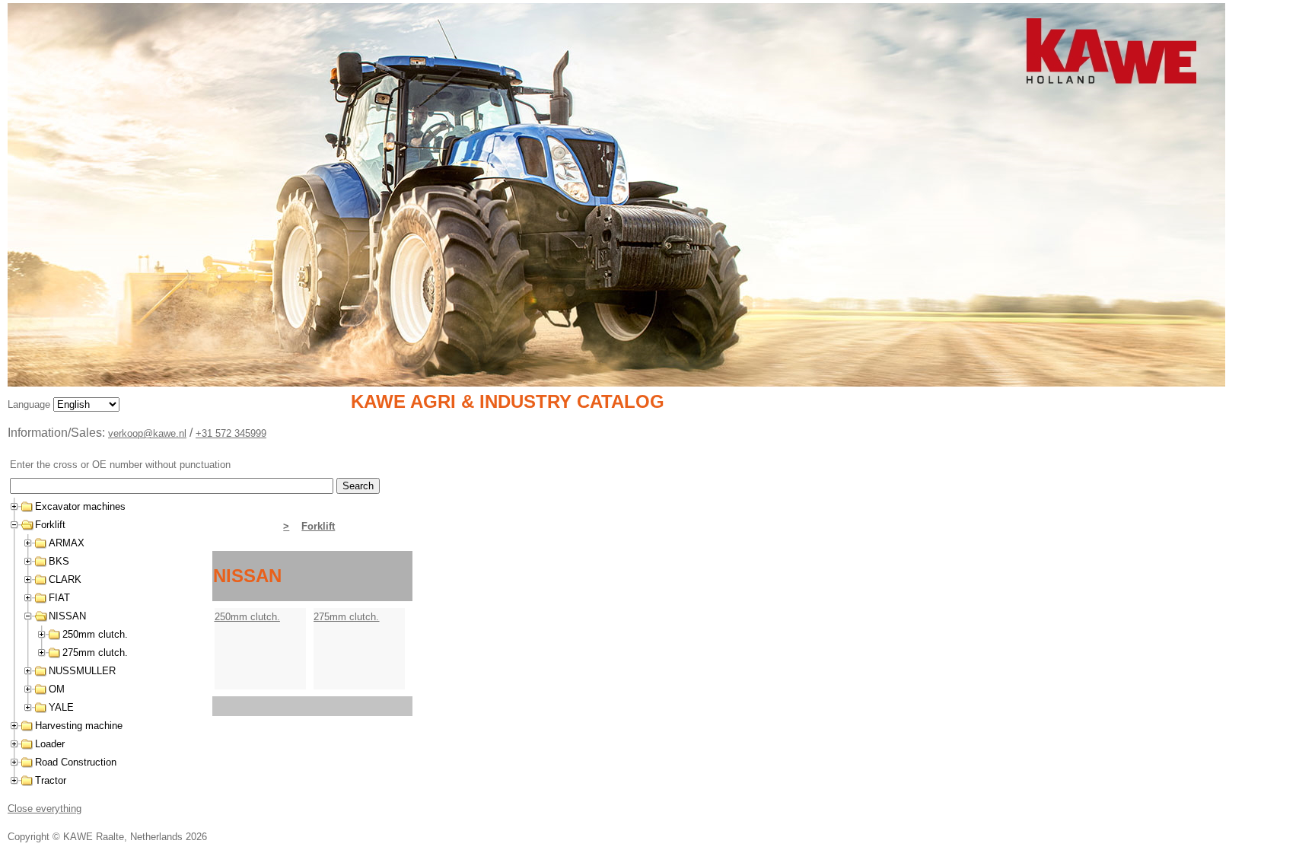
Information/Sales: (58, 432)
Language (30, 404)
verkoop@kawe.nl (147, 433)
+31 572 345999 (231, 433)
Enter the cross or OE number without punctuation (120, 464)
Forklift (318, 526)
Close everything (44, 808)
